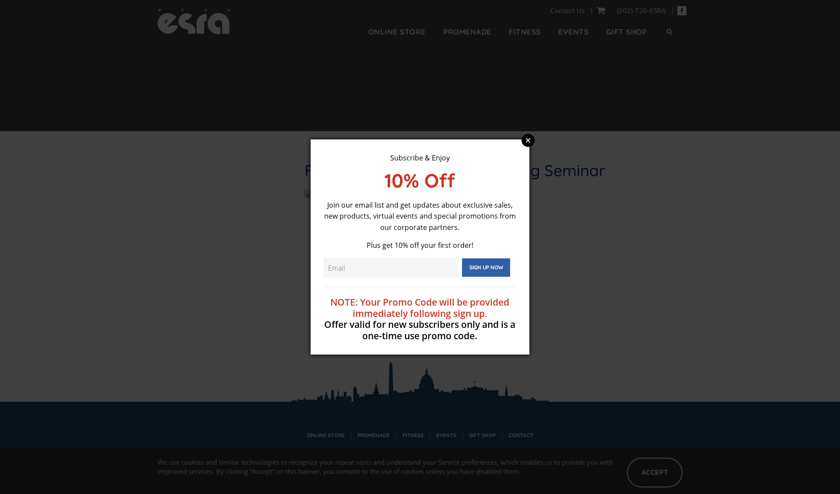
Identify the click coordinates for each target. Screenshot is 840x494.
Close (528, 140)
